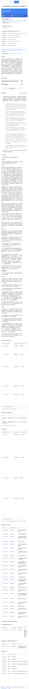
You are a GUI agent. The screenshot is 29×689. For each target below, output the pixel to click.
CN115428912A (5, 498)
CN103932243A (5, 561)
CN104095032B (5, 541)
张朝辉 (17, 20)
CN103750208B (5, 547)
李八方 (14, 20)
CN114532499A (5, 477)
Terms (23, 687)
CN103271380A (5, 573)
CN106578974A (5, 608)
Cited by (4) (24, 49)
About (2, 687)
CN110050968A (5, 589)
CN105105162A (5, 616)
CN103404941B (5, 536)
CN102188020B (5, 534)
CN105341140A (5, 602)
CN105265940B (5, 579)
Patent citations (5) (8, 49)
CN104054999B (5, 558)
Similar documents (11, 50)
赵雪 (20, 20)
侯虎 (7, 20)
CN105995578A (5, 577)
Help (9, 688)
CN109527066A (5, 434)
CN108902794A (5, 569)
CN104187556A (5, 394)
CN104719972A (5, 583)
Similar (21, 15)
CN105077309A (5, 593)
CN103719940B (5, 606)
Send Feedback (9, 687)
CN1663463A (4, 587)
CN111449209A (5, 612)
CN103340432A (5, 565)
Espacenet (10, 53)
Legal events (4, 50)
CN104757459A (5, 551)
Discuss (20, 53)
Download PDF (7, 15)
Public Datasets (17, 687)
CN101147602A (5, 345)
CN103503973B (5, 530)
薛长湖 (9, 20)
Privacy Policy (4, 688)
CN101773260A (5, 354)
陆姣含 (25, 20)
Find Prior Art (15, 15)
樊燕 (12, 20)
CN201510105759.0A (6, 629)
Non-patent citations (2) (16, 49)
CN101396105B (5, 385)
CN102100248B (5, 598)
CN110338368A (5, 457)
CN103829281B (5, 544)
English (10, 18)
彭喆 (22, 20)
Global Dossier (15, 53)
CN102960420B (5, 555)
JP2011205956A (5, 366)
